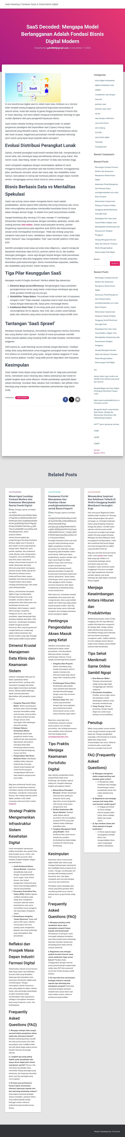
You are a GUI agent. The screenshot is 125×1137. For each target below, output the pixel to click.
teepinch (12, 804)
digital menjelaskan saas (104, 85)
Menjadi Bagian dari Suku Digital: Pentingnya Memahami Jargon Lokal (106, 391)
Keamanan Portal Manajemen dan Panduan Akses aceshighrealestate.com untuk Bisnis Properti (61, 502)
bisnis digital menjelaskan (105, 80)
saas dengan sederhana (104, 118)
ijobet (100, 556)
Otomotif (98, 99)
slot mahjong (100, 128)
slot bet (96, 450)
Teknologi (98, 142)
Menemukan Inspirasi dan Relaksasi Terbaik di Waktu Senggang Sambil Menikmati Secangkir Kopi (102, 502)
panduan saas (100, 104)
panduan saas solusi (103, 109)
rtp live (97, 114)
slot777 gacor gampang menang (106, 424)
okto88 (96, 437)
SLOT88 (98, 132)
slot (95, 370)
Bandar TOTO (99, 453)
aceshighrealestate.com (58, 737)
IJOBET (98, 90)
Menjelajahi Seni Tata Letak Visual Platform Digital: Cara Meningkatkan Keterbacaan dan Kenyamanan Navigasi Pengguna (107, 226)
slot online (26, 224)
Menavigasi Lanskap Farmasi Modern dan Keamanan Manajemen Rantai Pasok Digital (22, 501)
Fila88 (96, 431)
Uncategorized (22, 397)
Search (97, 259)
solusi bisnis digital (102, 137)
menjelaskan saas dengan (105, 95)
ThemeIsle (116, 1131)
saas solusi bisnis (102, 123)
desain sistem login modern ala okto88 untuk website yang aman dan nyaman (106, 379)
